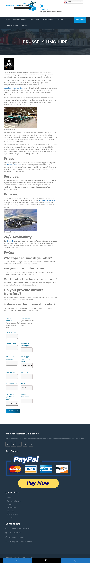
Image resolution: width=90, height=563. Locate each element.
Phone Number (11, 383)
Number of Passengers (25, 344)
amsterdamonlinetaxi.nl (17, 537)
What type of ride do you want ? (26, 359)
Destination (25, 319)
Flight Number (12, 332)
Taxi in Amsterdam (19, 20)
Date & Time (11, 343)
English (70, 2)
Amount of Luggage (10, 358)
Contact (24, 26)
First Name (10, 372)
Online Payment (47, 20)
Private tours (34, 20)
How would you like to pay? (10, 397)
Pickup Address (9, 320)
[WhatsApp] (17, 560)
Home (7, 20)
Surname (24, 372)
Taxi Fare (60, 20)
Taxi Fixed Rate (12, 26)
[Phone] (75, 560)
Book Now (79, 19)
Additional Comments (25, 396)
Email (23, 383)
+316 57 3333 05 (15, 533)
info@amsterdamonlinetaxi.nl (51, 12)
